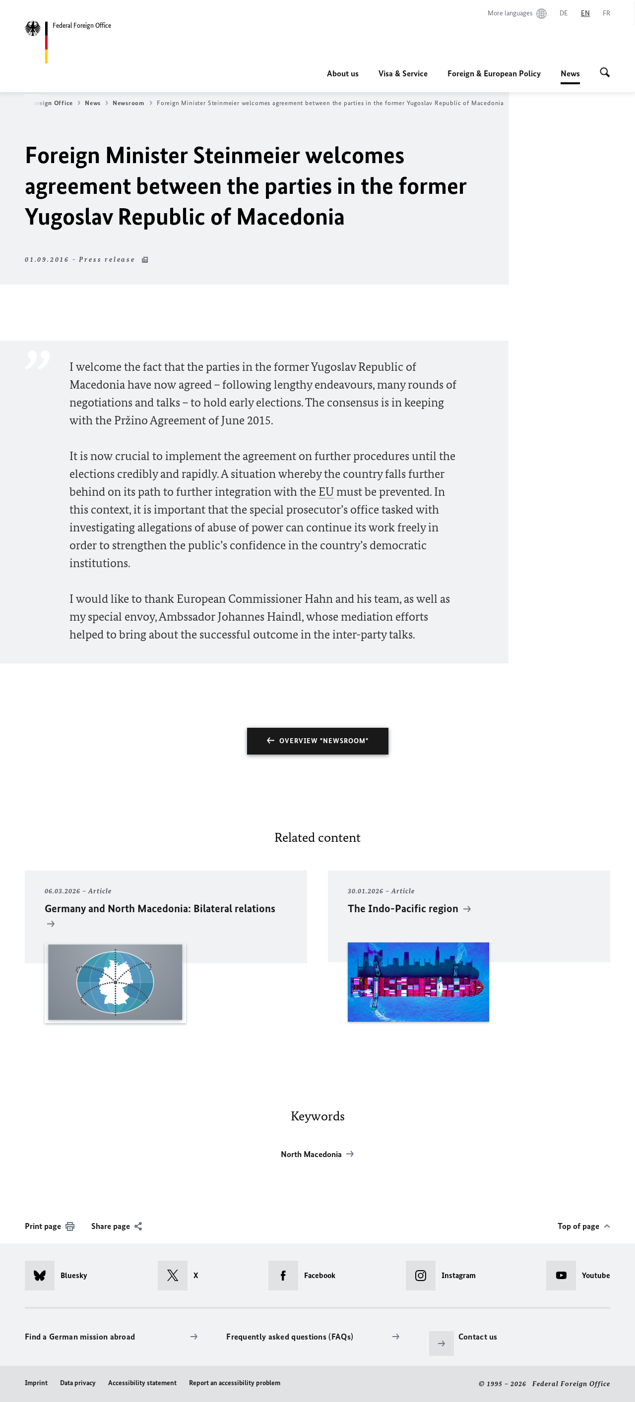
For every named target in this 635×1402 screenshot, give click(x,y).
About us (343, 73)
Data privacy (78, 1383)
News (570, 76)
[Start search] (605, 73)
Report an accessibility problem (234, 1383)
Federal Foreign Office (38, 103)
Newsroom (129, 103)
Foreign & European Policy (494, 73)
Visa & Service (403, 73)
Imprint (36, 1383)
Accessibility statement (142, 1383)
